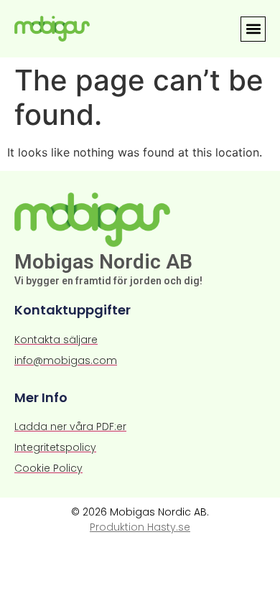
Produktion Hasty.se (140, 527)
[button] (253, 29)
